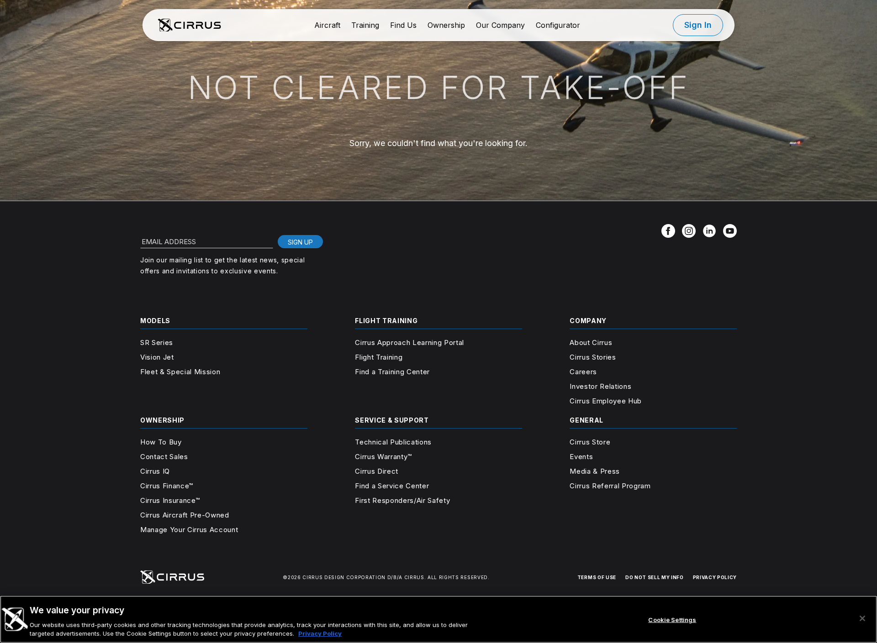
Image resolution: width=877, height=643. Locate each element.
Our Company (500, 25)
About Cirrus (591, 342)
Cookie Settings (672, 619)
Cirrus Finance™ (166, 485)
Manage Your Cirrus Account (189, 529)
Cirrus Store (590, 442)
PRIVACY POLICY (715, 577)
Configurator (558, 25)
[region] (438, 619)
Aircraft (327, 25)
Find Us (403, 25)
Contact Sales (164, 456)
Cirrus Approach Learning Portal (409, 342)
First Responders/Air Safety (402, 500)
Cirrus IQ (155, 471)
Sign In (698, 25)
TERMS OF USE (596, 577)
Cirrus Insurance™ (170, 500)
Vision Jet (157, 357)
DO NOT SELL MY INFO (654, 577)
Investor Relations (600, 386)
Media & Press (595, 471)
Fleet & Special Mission (180, 371)
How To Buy (161, 442)
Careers (583, 371)
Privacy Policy (320, 633)
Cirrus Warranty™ (383, 456)
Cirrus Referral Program (610, 485)
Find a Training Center (392, 371)
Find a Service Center (392, 485)
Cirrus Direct (376, 471)
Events (581, 456)
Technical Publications (393, 442)
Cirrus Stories (593, 357)
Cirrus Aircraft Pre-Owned (184, 515)
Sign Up (300, 242)
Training (365, 25)
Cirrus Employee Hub (606, 401)
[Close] (862, 618)
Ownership (446, 25)
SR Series (156, 342)
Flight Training (378, 357)
